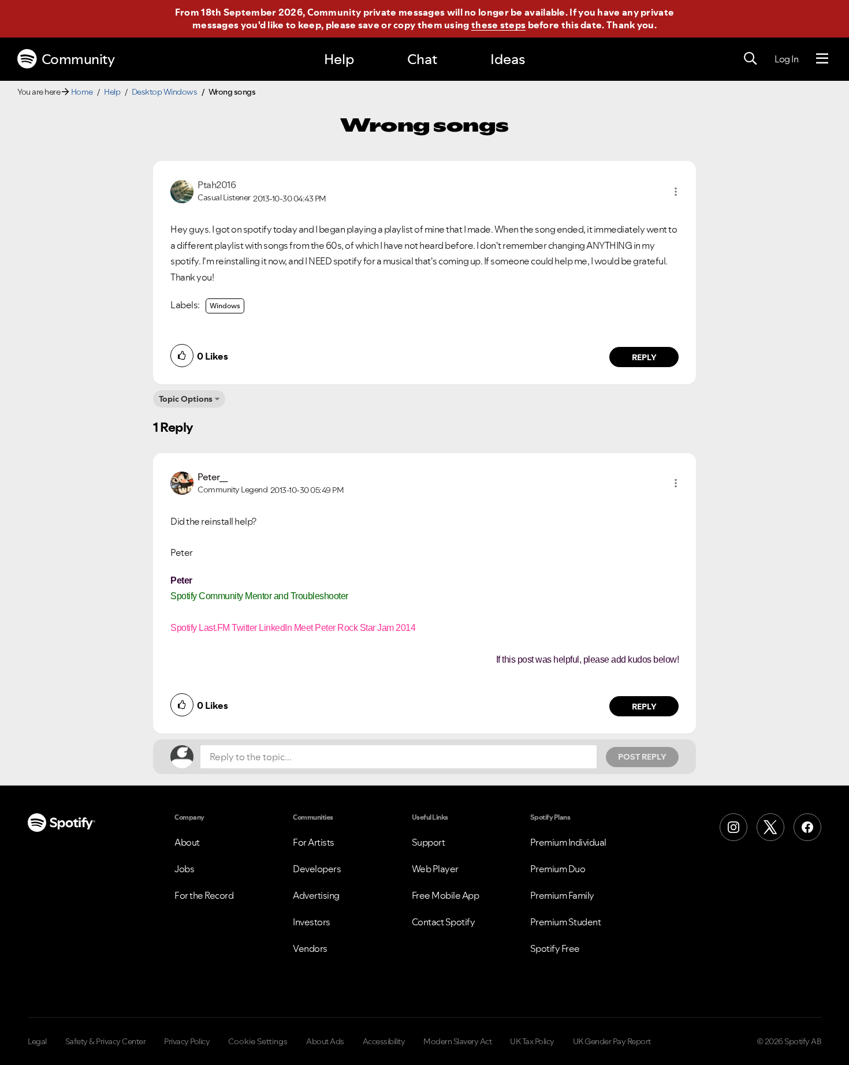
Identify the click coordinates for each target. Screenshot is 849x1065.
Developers (317, 868)
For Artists (313, 842)
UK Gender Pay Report (612, 1041)
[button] (675, 191)
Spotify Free (555, 948)
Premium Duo (558, 868)
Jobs (184, 868)
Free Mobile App (445, 895)
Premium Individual (568, 842)
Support (428, 842)
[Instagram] (733, 827)
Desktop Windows (165, 92)
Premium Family (562, 895)
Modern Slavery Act (457, 1041)
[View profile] (181, 190)
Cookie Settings (258, 1041)
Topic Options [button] (186, 399)
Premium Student (565, 921)
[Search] (750, 58)
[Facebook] (807, 827)
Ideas (507, 59)
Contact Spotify (443, 921)
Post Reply (642, 757)
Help (339, 59)
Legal (37, 1041)
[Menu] (822, 59)
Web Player (435, 868)
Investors (311, 921)
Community (78, 59)
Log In (786, 59)
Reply (644, 357)
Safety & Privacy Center (105, 1041)
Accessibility (384, 1041)
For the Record (203, 895)
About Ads (325, 1041)
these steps (498, 24)
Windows (225, 306)
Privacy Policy (187, 1041)
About (187, 842)
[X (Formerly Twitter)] (770, 827)
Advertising (316, 895)
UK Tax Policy (532, 1041)
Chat (422, 59)
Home (82, 92)
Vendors (310, 948)
